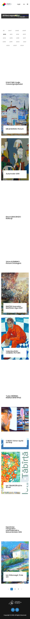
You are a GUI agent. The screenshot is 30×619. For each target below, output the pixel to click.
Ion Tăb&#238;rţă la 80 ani (14, 486)
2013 (24, 34)
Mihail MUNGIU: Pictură (14, 129)
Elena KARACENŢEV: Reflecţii (13, 218)
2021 (24, 42)
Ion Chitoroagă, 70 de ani (14, 576)
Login (18, 4)
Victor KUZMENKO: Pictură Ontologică (13, 262)
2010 (4, 34)
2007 (10, 30)
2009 (24, 30)
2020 (17, 42)
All (4, 30)
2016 (17, 38)
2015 (11, 38)
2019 (10, 42)
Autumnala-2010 (12, 173)
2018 (4, 42)
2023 (15, 45)
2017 (24, 38)
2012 (17, 34)
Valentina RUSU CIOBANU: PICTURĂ (13, 352)
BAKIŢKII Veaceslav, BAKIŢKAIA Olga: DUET (14, 307)
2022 (8, 45)
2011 (11, 34)
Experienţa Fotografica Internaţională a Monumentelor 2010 (14, 529)
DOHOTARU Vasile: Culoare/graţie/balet (14, 83)
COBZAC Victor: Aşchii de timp (14, 442)
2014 (4, 38)
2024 (22, 45)
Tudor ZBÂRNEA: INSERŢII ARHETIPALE (13, 397)
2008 (17, 30)
